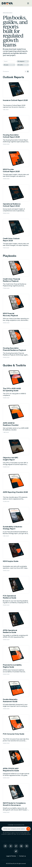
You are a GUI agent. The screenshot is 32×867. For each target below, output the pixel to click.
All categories (21, 61)
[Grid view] (28, 71)
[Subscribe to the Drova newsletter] (28, 829)
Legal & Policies (11, 856)
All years (6, 64)
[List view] (26, 71)
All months (20, 64)
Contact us (22, 856)
